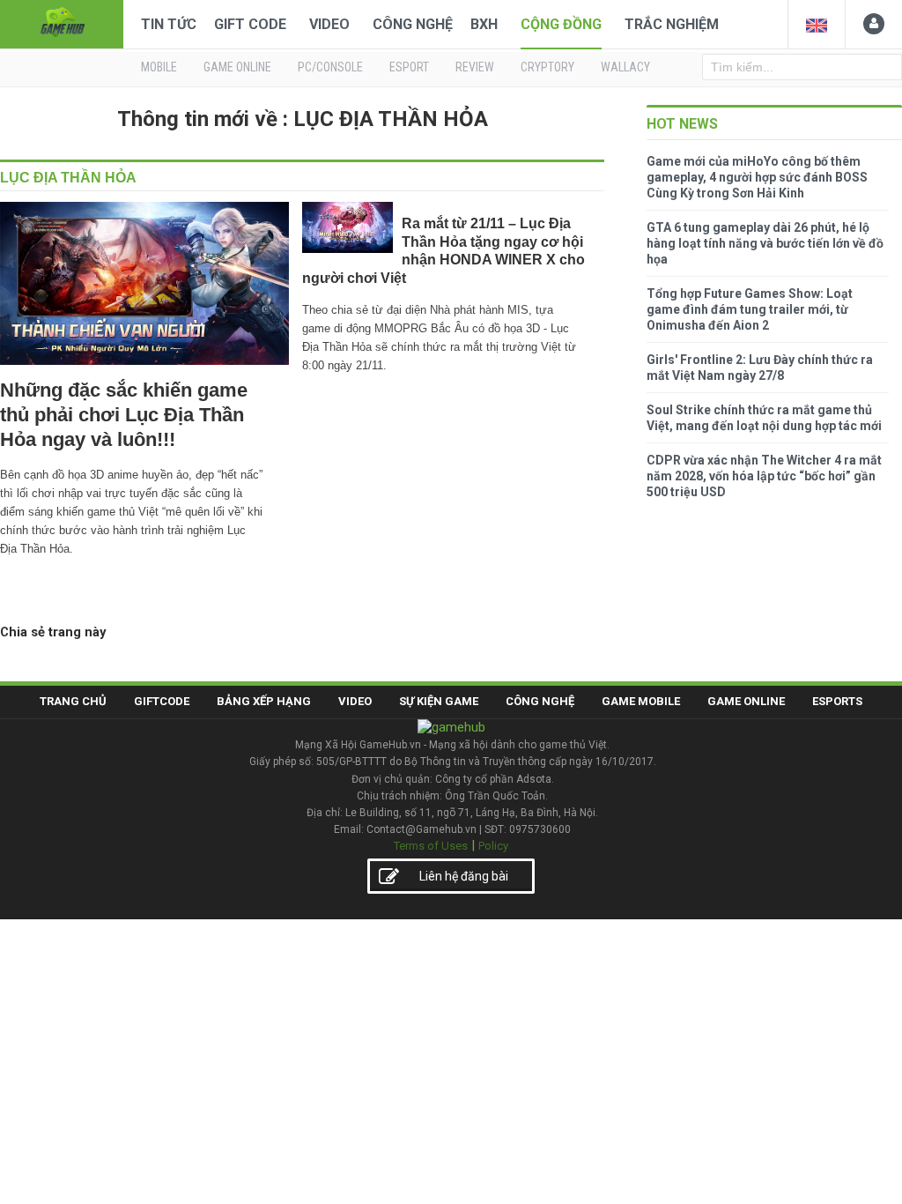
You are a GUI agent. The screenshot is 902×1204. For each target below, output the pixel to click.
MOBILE (159, 67)
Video (329, 24)
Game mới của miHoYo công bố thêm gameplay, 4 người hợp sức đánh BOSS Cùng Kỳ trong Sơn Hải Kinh (757, 177)
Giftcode (161, 701)
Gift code (250, 24)
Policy (493, 845)
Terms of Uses (431, 845)
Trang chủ (73, 701)
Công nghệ (413, 24)
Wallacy (625, 67)
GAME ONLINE (237, 67)
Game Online (746, 701)
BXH (484, 24)
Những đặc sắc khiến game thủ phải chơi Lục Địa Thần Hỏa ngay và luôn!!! (124, 414)
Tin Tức (168, 24)
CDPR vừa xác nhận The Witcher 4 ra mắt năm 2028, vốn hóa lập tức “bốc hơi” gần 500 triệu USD (764, 476)
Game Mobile (641, 701)
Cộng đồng (561, 24)
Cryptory (547, 67)
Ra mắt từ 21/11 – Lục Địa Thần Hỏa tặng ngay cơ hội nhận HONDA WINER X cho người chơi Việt (443, 250)
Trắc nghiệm (672, 24)
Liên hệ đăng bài (463, 876)
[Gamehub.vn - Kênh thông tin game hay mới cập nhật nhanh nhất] (62, 22)
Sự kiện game (438, 701)
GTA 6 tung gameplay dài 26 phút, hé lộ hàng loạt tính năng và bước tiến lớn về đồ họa (765, 243)
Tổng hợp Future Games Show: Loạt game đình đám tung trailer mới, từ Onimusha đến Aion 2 (750, 309)
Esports (837, 701)
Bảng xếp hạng (264, 701)
